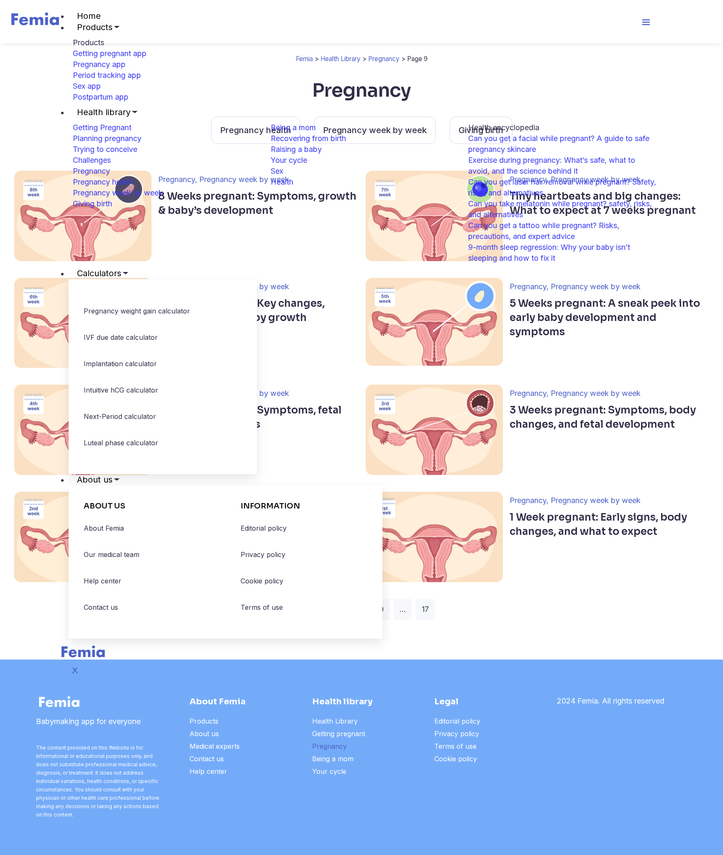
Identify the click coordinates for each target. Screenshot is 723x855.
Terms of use (455, 746)
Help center (208, 771)
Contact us (207, 759)
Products (95, 27)
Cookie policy (455, 759)
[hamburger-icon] (646, 23)
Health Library (335, 721)
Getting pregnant (338, 733)
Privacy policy (456, 733)
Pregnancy (329, 746)
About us (95, 480)
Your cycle (329, 771)
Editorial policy (457, 721)
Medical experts (215, 746)
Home (89, 16)
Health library (104, 112)
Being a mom (333, 759)
